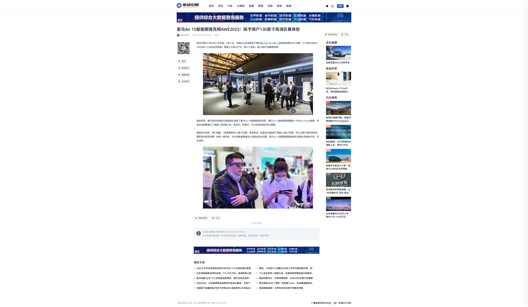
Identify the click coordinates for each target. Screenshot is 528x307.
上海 (278, 43)
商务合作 (183, 68)
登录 (340, 6)
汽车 (230, 6)
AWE (265, 43)
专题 (270, 6)
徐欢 (217, 35)
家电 (242, 43)
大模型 (241, 6)
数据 (288, 6)
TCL (345, 34)
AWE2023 (331, 34)
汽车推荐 (331, 97)
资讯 (220, 6)
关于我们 (183, 81)
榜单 (279, 6)
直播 (251, 6)
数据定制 (183, 74)
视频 (260, 6)
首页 (211, 6)
